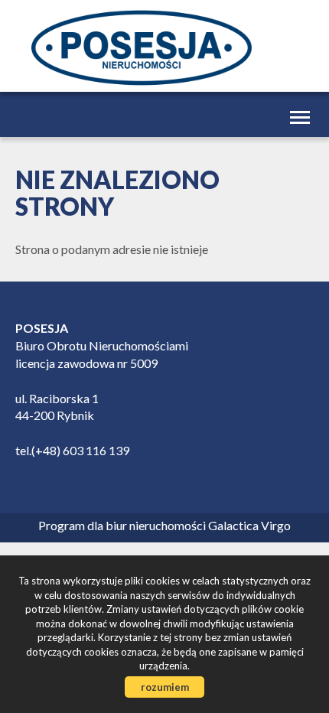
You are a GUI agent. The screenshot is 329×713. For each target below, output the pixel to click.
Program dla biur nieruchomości (123, 525)
